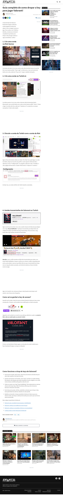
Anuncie (58, 490)
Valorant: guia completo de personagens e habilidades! (18, 403)
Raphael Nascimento (8, 418)
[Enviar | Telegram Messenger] (10, 18)
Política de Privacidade (46, 491)
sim (15, 414)
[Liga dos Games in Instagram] (59, 478)
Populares (29, 491)
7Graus (9, 490)
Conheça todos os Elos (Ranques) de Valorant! (15, 410)
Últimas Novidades (27, 490)
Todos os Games (38, 491)
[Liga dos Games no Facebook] (56, 478)
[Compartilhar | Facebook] (3, 18)
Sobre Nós (49, 490)
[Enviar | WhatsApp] (7, 18)
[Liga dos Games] (9, 2)
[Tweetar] (5, 18)
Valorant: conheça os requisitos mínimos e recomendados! (18, 408)
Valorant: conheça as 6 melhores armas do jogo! (16, 405)
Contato (39, 490)
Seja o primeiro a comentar (22, 425)
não (18, 414)
